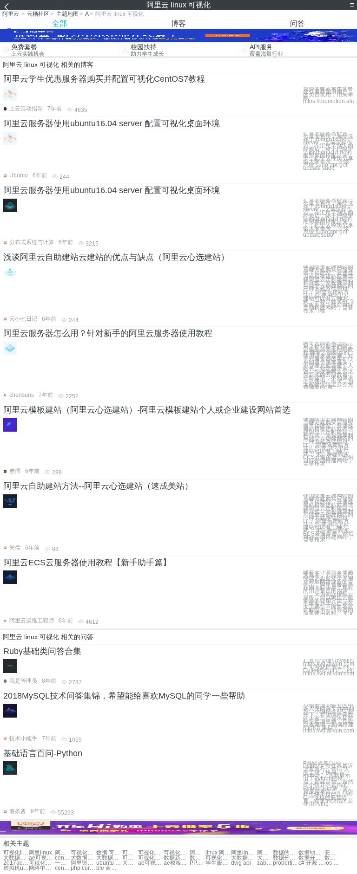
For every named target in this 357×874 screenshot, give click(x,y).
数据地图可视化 (311, 852)
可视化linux (16, 852)
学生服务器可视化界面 (218, 863)
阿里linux (40, 852)
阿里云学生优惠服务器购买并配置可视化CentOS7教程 (104, 79)
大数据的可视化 (109, 858)
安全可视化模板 (332, 852)
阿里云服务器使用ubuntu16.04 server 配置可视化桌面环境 (111, 123)
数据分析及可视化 (285, 858)
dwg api (241, 863)
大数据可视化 (16, 858)
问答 (297, 23)
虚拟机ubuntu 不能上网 (16, 868)
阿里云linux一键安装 (197, 852)
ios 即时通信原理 (332, 863)
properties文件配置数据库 (285, 863)
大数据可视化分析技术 (130, 863)
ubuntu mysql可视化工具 (109, 863)
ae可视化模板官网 (151, 863)
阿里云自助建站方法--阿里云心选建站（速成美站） (98, 486)
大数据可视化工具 (83, 858)
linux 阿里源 (218, 852)
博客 (178, 23)
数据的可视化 (285, 852)
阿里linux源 (244, 852)
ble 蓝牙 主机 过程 (109, 868)
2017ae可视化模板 (16, 863)
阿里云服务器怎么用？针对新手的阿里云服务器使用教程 (107, 333)
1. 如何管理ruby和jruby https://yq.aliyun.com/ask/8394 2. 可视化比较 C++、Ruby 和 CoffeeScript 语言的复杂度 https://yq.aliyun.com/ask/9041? (328, 667)
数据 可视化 (109, 852)
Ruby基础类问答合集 (42, 651)
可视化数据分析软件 (151, 858)
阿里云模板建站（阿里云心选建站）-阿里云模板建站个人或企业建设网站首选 (147, 409)
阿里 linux (63, 852)
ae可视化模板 (41, 858)
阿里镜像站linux (83, 863)
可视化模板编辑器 (41, 863)
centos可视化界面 (63, 858)
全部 (59, 23)
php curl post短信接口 (83, 868)
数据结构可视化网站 (197, 858)
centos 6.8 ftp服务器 (63, 868)
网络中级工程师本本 (41, 868)
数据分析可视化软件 (311, 858)
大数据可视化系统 (244, 858)
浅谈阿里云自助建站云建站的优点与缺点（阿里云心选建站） (116, 257)
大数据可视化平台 (265, 858)
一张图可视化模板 (63, 863)
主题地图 (67, 14)
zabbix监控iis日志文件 (265, 863)
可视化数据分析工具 (130, 858)
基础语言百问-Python (42, 753)
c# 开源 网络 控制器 (311, 863)
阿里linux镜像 (265, 852)
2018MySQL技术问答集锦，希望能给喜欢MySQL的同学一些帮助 (124, 695)
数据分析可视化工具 (332, 858)
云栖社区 (38, 14)
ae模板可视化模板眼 (176, 863)
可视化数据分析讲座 (218, 858)
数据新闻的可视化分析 (176, 858)
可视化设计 (130, 852)
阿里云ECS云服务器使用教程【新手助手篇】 (87, 562)
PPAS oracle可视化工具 (197, 863)
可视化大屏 (151, 852)
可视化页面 (176, 852)
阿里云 (10, 14)
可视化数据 (83, 852)
